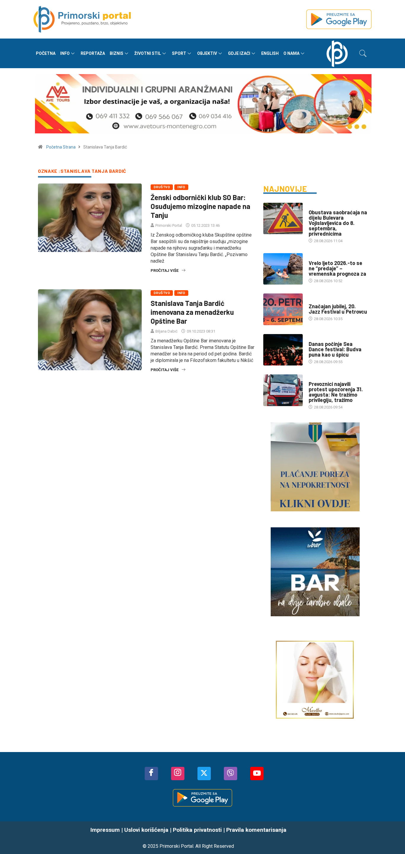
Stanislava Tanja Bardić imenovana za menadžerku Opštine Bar (192, 312)
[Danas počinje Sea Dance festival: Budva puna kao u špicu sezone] (283, 349)
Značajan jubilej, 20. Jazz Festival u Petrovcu (338, 309)
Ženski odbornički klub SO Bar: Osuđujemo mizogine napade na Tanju (200, 206)
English (270, 53)
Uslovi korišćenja (146, 829)
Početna (45, 53)
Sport (179, 53)
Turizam (316, 300)
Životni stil (147, 53)
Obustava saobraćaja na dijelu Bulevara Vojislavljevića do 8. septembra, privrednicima (338, 223)
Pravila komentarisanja (256, 829)
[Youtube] (257, 773)
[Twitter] (204, 773)
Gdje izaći (239, 53)
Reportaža (93, 53)
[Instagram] (177, 773)
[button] (363, 53)
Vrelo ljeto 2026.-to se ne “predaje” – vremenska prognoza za (337, 268)
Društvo (162, 187)
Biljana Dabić (166, 331)
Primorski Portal (168, 225)
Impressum (105, 829)
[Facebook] (151, 773)
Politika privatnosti (197, 829)
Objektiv (207, 53)
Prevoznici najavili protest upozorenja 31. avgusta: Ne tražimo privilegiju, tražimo (336, 392)
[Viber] (230, 773)
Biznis (116, 53)
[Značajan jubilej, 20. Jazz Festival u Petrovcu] (283, 309)
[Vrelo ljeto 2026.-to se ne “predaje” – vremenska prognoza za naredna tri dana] (283, 269)
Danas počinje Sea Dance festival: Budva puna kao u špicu (335, 349)
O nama (291, 53)
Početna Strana (61, 147)
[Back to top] (391, 837)
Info (65, 53)
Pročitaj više (164, 270)
